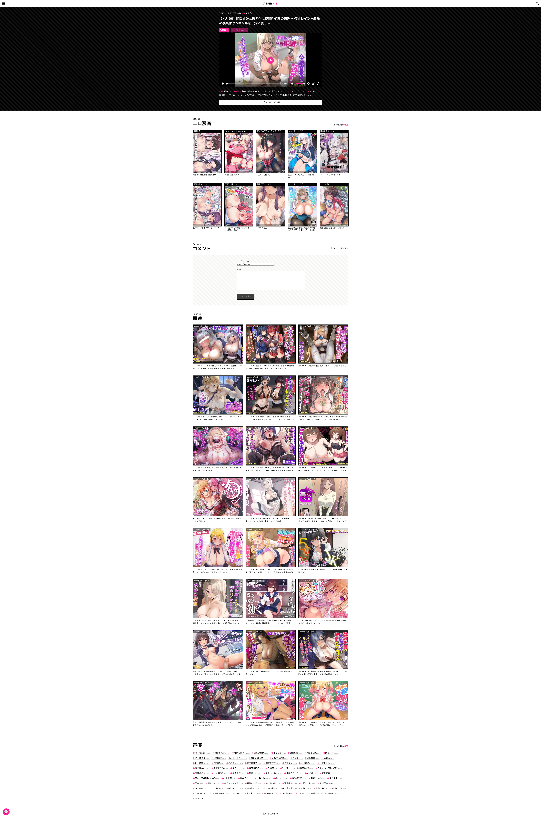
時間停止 (287, 95)
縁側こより (254, 783)
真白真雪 (335, 778)
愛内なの (275, 91)
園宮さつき (318, 778)
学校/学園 (262, 95)
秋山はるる (202, 758)
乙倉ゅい (290, 763)
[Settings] (308, 83)
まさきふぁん (203, 793)
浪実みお (201, 788)
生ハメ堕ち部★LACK (252, 91)
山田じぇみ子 (238, 758)
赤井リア (201, 798)
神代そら (246, 778)
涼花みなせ (261, 753)
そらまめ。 (308, 763)
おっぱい (223, 95)
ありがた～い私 (233, 783)
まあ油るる (253, 793)
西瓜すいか (235, 763)
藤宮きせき (289, 788)
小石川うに (308, 783)
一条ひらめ (264, 778)
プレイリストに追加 (272, 102)
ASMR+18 (274, 814)
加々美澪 (287, 793)
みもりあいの (280, 758)
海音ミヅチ (273, 763)
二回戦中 (218, 788)
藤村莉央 (220, 758)
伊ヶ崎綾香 (202, 763)
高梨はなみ (202, 768)
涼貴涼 (329, 758)
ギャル (232, 95)
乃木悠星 (253, 788)
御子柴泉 (279, 753)
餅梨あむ (331, 753)
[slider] (253, 83)
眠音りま (214, 783)
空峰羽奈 (332, 793)
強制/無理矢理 (275, 95)
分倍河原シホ (259, 758)
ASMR (312, 91)
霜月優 (237, 793)
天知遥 (297, 758)
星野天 (306, 788)
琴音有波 (238, 773)
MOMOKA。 (327, 763)
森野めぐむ (235, 788)
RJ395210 (224, 30)
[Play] (223, 83)
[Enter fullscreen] (318, 83)
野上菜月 (288, 768)
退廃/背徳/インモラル (303, 95)
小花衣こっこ (294, 773)
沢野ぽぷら (221, 768)
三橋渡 (273, 768)
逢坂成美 (296, 753)
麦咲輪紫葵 (299, 778)
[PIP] (313, 83)
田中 (199, 783)
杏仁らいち (273, 783)
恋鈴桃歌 (313, 758)
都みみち (281, 778)
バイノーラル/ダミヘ (246, 95)
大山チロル (314, 753)
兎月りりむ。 (274, 773)
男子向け (250, 13)
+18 (270, 3)
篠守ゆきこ (256, 768)
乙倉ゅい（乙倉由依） (330, 768)
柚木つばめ (242, 753)
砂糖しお (255, 773)
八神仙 (302, 793)
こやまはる (254, 763)
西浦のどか (339, 788)
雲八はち (238, 768)
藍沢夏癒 (328, 773)
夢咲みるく (271, 793)
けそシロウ (294, 91)
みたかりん (222, 793)
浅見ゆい (290, 783)
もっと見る (339, 124)
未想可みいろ (328, 783)
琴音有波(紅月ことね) (207, 778)
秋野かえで (222, 753)
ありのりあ (271, 788)
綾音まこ (228, 91)
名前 (270, 261)
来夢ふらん (202, 773)
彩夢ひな (317, 793)
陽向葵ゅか (202, 753)
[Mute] (292, 83)
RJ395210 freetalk (239, 30)
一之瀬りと (221, 773)
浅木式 (219, 763)
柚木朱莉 (229, 778)
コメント (270, 269)
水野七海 (322, 788)
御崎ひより (306, 768)
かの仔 (312, 773)
